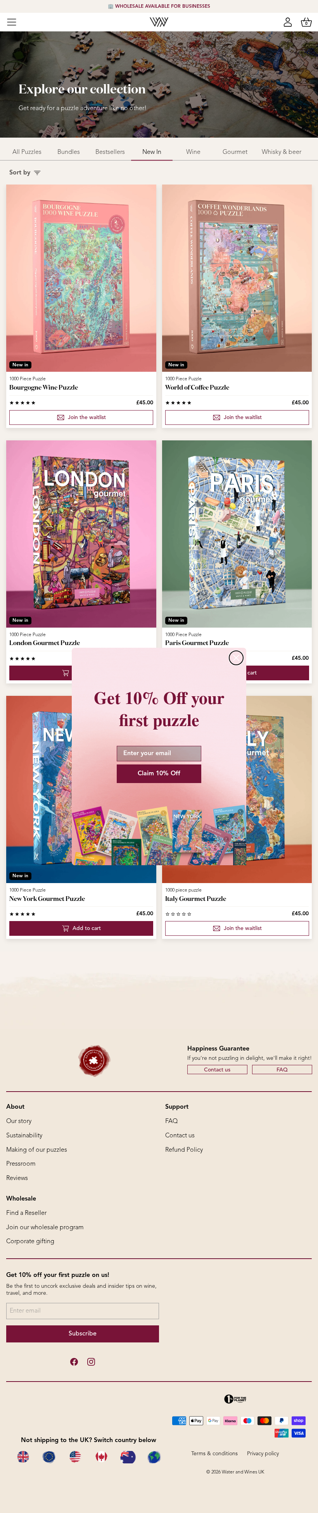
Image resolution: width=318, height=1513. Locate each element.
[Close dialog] (236, 658)
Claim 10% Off (159, 774)
